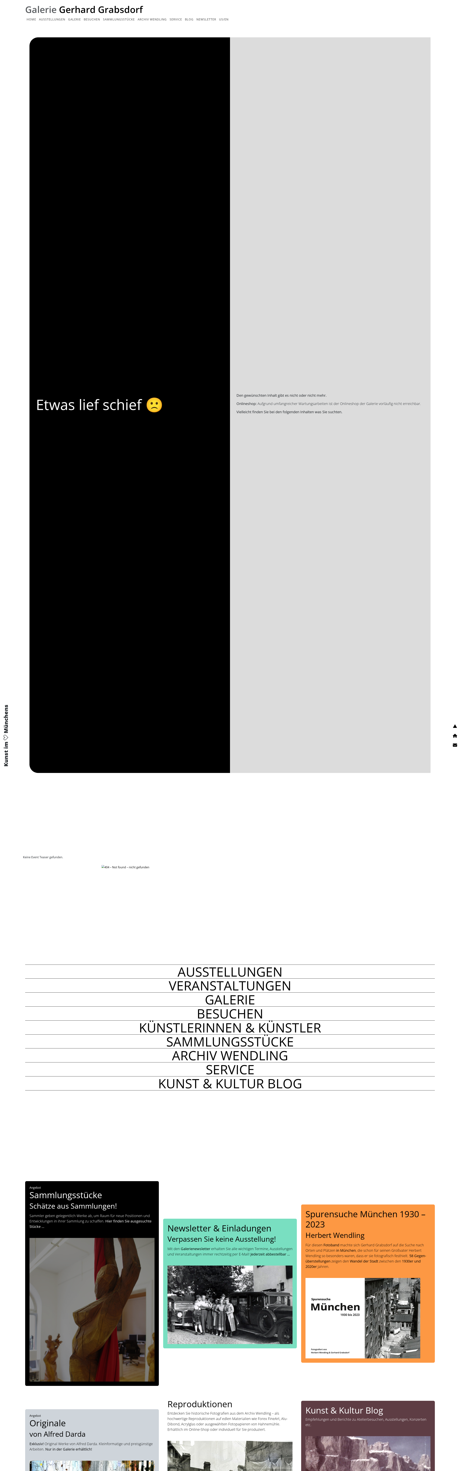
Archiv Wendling (152, 19)
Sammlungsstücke (119, 19)
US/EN (224, 19)
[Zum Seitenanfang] (455, 726)
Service (176, 19)
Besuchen (92, 19)
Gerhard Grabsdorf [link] (84, 9)
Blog (189, 19)
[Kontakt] (455, 745)
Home (31, 19)
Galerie (74, 19)
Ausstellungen (52, 19)
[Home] (455, 735)
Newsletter (206, 19)
